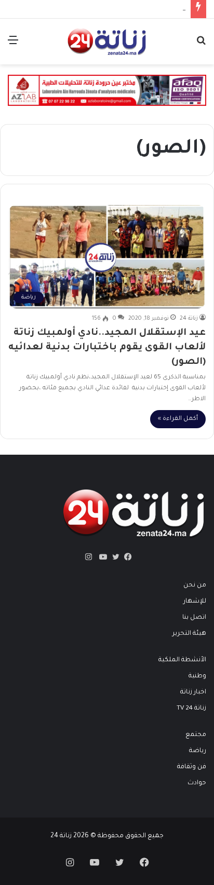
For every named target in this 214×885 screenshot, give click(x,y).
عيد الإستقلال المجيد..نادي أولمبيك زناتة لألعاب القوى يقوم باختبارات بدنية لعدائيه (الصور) (107, 347)
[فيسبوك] (125, 557)
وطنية (197, 676)
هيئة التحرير (189, 633)
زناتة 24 (189, 319)
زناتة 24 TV (191, 708)
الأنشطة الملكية (182, 660)
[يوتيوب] (101, 557)
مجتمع (195, 735)
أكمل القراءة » (178, 419)
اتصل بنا (194, 617)
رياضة (197, 751)
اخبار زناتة (193, 692)
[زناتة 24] (107, 41)
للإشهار (194, 601)
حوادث (197, 783)
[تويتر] (113, 557)
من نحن (194, 585)
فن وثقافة (191, 767)
